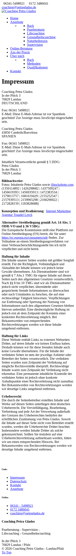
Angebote (16, 489)
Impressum (17, 477)
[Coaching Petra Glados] (19, 11)
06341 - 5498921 (21, 505)
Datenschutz (18, 481)
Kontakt (15, 485)
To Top (6, 552)
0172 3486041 (20, 509)
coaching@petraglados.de (19, 7)
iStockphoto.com (62, 184)
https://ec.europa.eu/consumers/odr (25, 237)
